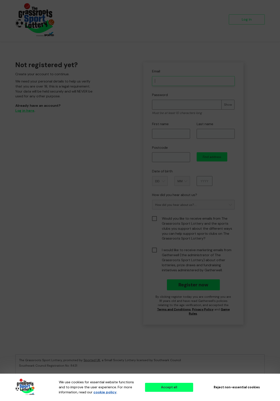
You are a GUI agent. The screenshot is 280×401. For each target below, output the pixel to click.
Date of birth (162, 171)
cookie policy (105, 392)
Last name (205, 124)
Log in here (24, 110)
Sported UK (92, 360)
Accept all (169, 387)
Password (160, 95)
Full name (147, 59)
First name (160, 124)
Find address (212, 157)
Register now (193, 285)
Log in (247, 19)
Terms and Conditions (174, 309)
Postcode (160, 147)
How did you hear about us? (174, 195)
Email (156, 71)
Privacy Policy (203, 309)
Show (228, 105)
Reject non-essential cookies (237, 387)
